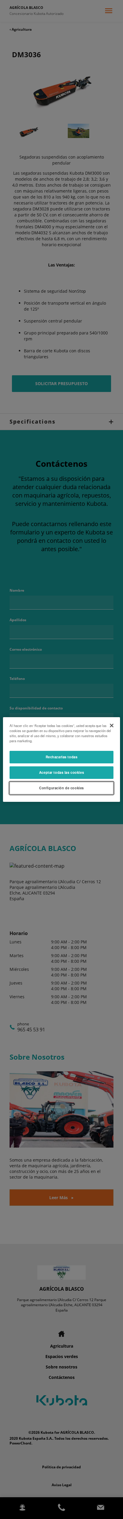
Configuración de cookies (61, 787)
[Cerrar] (111, 725)
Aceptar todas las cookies (61, 772)
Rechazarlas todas (62, 756)
